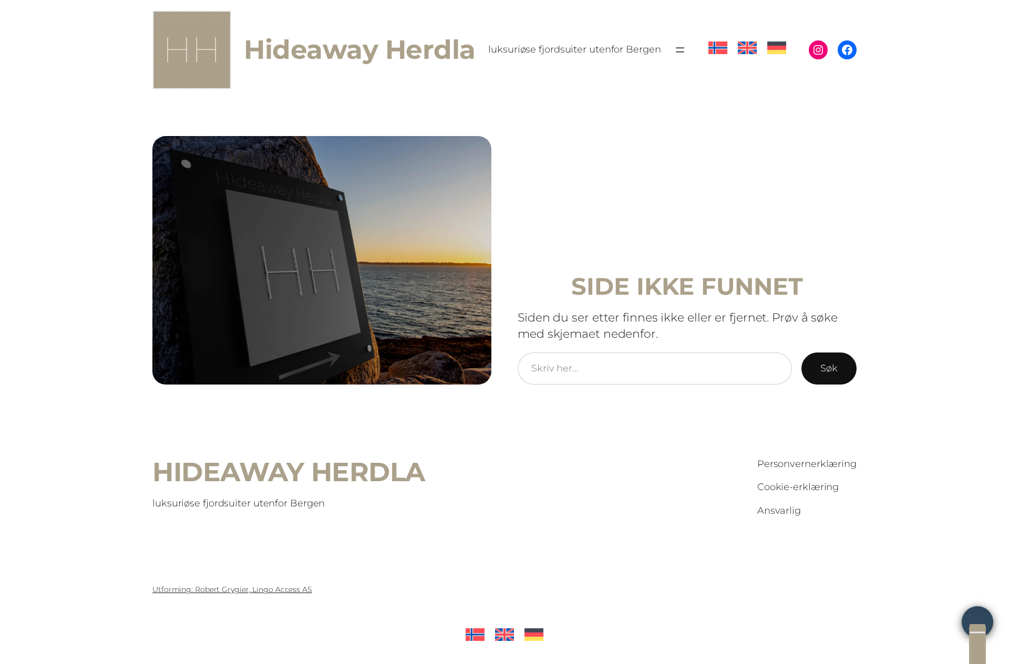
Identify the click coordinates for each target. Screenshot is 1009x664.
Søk (829, 368)
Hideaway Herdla (360, 49)
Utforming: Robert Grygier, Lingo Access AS (232, 589)
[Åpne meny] (680, 50)
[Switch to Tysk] (776, 42)
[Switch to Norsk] (718, 42)
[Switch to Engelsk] (747, 42)
